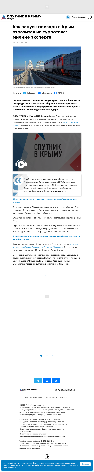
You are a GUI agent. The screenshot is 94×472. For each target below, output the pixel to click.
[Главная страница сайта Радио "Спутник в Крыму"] (21, 17)
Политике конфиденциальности (59, 463)
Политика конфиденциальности (33, 434)
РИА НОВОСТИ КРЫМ (34, 398)
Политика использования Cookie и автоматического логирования (41, 430)
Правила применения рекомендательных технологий (42, 436)
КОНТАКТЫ (64, 398)
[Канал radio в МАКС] (56, 380)
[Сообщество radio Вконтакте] (47, 380)
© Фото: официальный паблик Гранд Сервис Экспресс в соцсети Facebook (33, 87)
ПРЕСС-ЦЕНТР (51, 398)
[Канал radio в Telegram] (38, 380)
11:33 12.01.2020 (18, 42)
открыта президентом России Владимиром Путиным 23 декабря (45, 246)
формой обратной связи (29, 448)
